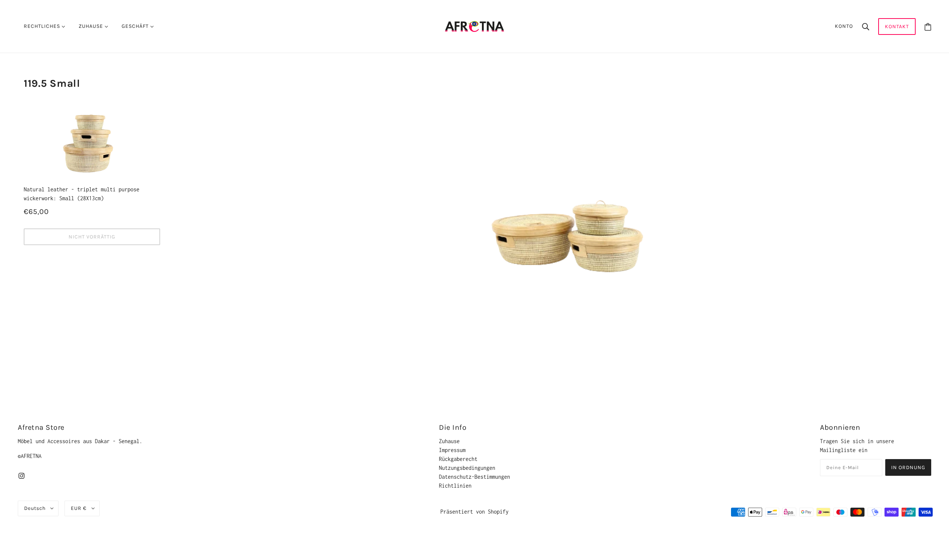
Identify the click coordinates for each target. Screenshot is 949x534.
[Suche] (865, 26)
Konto (844, 26)
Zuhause (449, 441)
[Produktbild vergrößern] (548, 182)
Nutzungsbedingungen (467, 468)
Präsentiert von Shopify (474, 511)
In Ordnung (908, 467)
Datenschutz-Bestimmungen (474, 477)
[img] (21, 475)
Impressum (452, 450)
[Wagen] (928, 26)
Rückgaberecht (458, 459)
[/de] (474, 26)
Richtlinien (455, 485)
